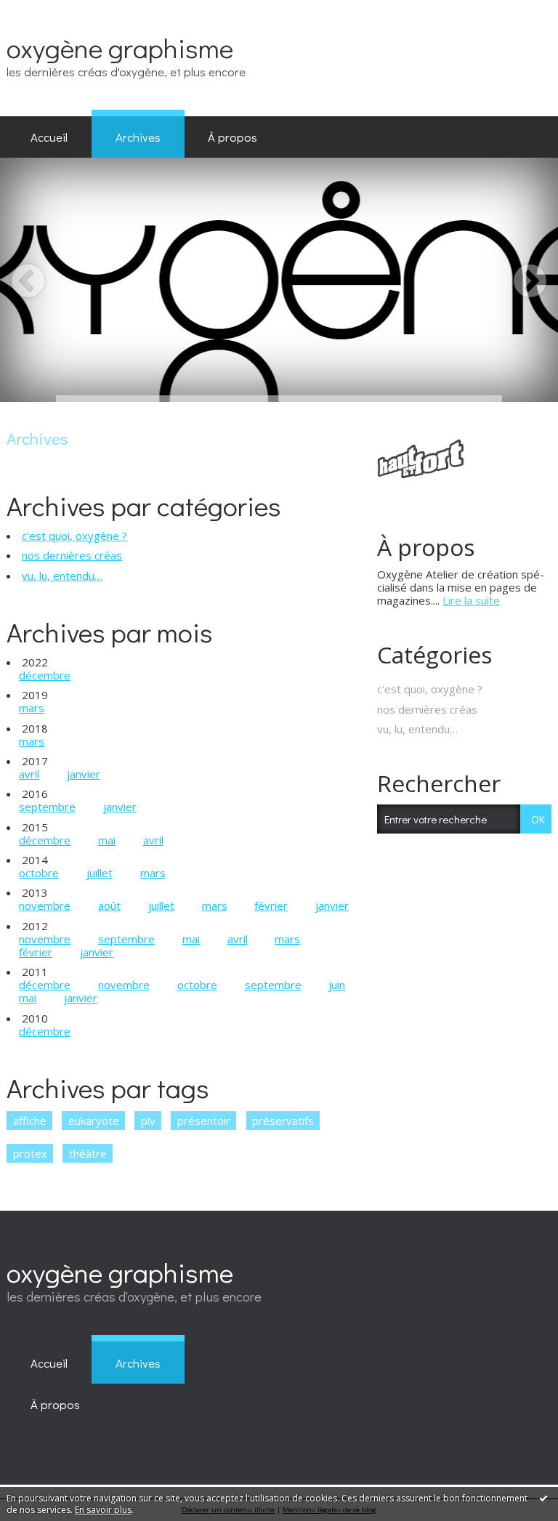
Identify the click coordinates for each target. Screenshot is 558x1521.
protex (30, 1153)
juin (336, 984)
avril (29, 774)
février (271, 905)
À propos (232, 137)
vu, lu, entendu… (62, 575)
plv (148, 1120)
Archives (138, 137)
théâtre (88, 1153)
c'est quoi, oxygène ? (74, 535)
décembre (44, 675)
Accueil (49, 137)
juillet (99, 873)
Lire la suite (471, 600)
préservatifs (283, 1120)
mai (107, 840)
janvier (83, 774)
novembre (44, 905)
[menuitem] (49, 137)
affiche (29, 1120)
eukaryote (93, 1120)
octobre (39, 873)
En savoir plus (103, 1510)
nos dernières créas (72, 555)
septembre (47, 806)
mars (31, 708)
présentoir (203, 1120)
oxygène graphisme (120, 47)
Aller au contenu (46, 11)
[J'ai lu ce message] (543, 1498)
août (109, 905)
